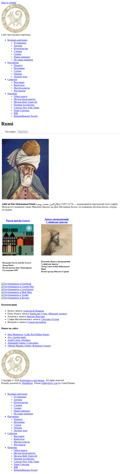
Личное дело (20, 76)
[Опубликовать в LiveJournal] (17, 289)
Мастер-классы (22, 88)
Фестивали (19, 90)
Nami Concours (21, 110)
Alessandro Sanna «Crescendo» (23, 343)
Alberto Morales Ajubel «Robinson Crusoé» (29, 345)
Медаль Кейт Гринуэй (25, 102)
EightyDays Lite (49, 383)
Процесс (18, 65)
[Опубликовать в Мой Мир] (16, 292)
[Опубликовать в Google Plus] (17, 286)
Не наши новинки (23, 59)
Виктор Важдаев (36, 316)
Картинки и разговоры (32, 380)
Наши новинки (22, 57)
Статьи (17, 71)
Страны (18, 51)
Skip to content (8, 2)
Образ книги (20, 96)
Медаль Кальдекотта (24, 99)
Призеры (12, 93)
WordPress (27, 383)
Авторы (18, 45)
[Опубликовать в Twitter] (15, 295)
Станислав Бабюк (36, 322)
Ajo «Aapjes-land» (17, 337)
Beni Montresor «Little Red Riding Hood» (29, 334)
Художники (20, 42)
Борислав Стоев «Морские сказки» (48, 313)
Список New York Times (26, 107)
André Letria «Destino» (19, 340)
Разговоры (13, 62)
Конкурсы (19, 85)
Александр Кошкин (33, 310)
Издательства (21, 48)
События (12, 79)
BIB (16, 113)
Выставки (19, 82)
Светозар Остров (50, 319)
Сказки (17, 54)
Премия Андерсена (24, 104)
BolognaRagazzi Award (25, 116)
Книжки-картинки (17, 40)
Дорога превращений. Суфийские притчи (56, 220)
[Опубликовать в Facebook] (16, 283)
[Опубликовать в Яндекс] (15, 297)
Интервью (19, 68)
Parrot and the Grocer (18, 220)
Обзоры (18, 73)
